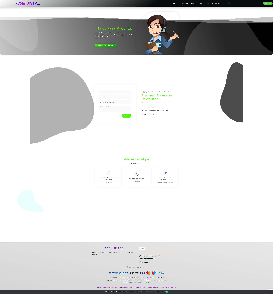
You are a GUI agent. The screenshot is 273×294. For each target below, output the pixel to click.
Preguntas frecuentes (153, 287)
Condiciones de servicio (130, 283)
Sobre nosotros (183, 3)
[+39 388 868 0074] (140, 262)
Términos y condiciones (125, 287)
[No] (271, 291)
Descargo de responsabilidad (168, 287)
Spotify (202, 3)
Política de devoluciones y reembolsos (144, 283)
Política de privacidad (120, 283)
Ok (166, 291)
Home (174, 3)
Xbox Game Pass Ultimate (214, 3)
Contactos (155, 283)
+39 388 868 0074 (146, 262)
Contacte (194, 3)
